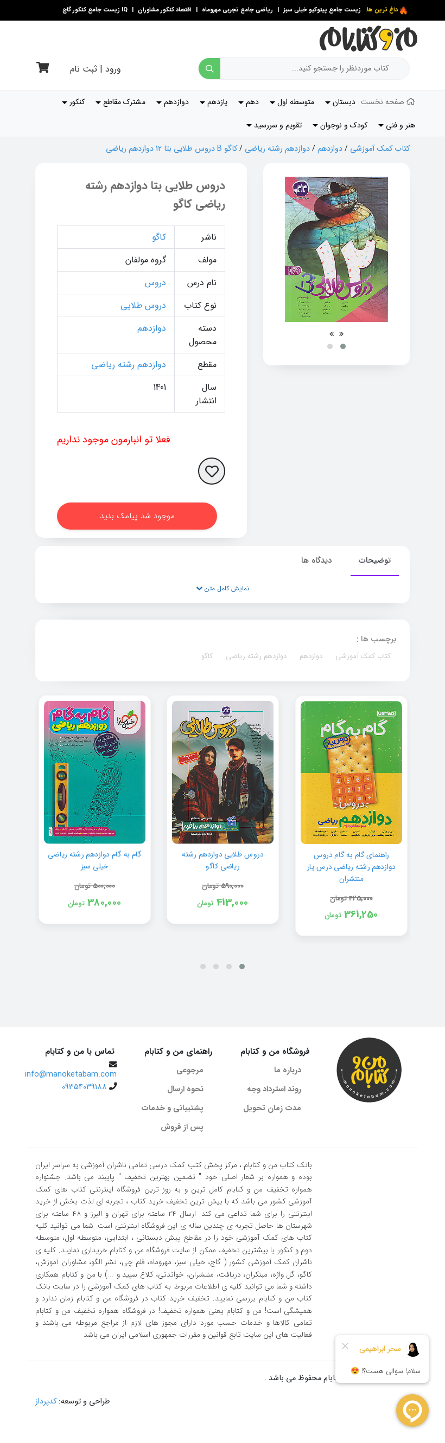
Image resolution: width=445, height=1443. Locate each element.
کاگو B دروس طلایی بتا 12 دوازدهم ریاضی (171, 149)
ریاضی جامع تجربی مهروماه (237, 10)
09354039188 (84, 1087)
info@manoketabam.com (71, 1074)
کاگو (159, 237)
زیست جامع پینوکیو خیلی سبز (321, 10)
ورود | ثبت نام (95, 69)
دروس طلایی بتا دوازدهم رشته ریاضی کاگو (155, 195)
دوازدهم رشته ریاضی (277, 149)
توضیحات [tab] (375, 560)
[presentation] (341, 334)
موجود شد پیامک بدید (137, 516)
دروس (155, 282)
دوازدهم (329, 149)
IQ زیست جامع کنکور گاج (95, 10)
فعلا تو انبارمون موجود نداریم (113, 439)
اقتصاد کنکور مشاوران (164, 10)
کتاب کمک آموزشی (380, 149)
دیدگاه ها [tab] (316, 560)
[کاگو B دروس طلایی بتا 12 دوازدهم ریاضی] (336, 249)
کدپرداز (45, 1401)
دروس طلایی (143, 305)
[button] (342, 346)
